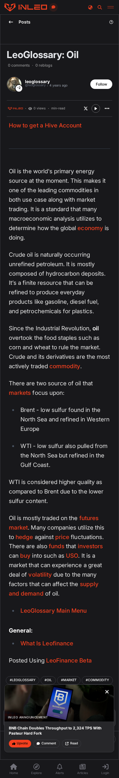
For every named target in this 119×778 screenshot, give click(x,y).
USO (72, 555)
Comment (48, 743)
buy (25, 555)
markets (20, 392)
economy (90, 228)
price (62, 537)
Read (74, 743)
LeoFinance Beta (69, 660)
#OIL (48, 680)
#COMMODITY (97, 680)
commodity (65, 366)
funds (56, 546)
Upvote (22, 743)
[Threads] (25, 7)
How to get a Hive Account (45, 125)
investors (90, 546)
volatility (40, 574)
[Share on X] (85, 108)
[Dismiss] (107, 692)
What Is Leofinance (46, 643)
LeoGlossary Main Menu (53, 610)
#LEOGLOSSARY (22, 680)
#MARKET (69, 680)
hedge (24, 537)
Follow (101, 84)
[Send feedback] (53, 7)
